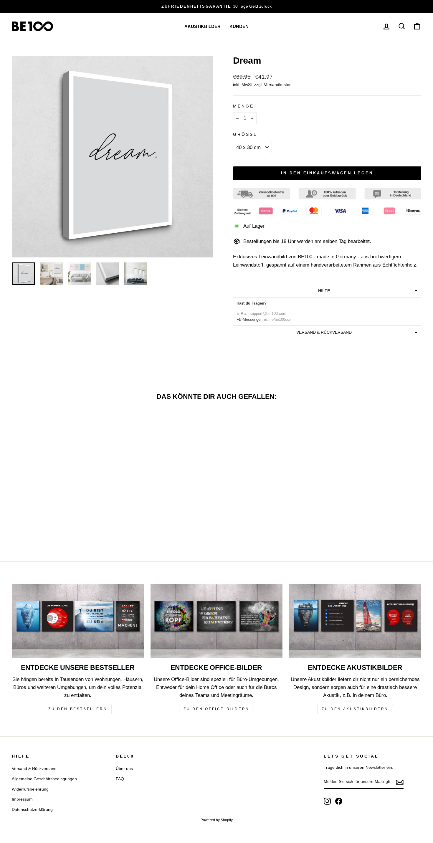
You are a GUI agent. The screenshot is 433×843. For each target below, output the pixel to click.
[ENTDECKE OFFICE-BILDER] (217, 621)
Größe (245, 134)
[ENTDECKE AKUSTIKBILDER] (355, 621)
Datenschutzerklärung (32, 809)
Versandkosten (278, 84)
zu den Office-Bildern (216, 709)
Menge (243, 106)
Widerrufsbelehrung (30, 789)
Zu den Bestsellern (77, 709)
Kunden (239, 26)
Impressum (22, 799)
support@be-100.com (268, 314)
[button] (327, 290)
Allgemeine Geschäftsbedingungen (44, 778)
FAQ (120, 778)
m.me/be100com (278, 320)
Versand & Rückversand (34, 768)
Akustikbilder (202, 26)
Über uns (124, 768)
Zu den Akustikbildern (355, 709)
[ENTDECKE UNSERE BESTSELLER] (78, 621)
